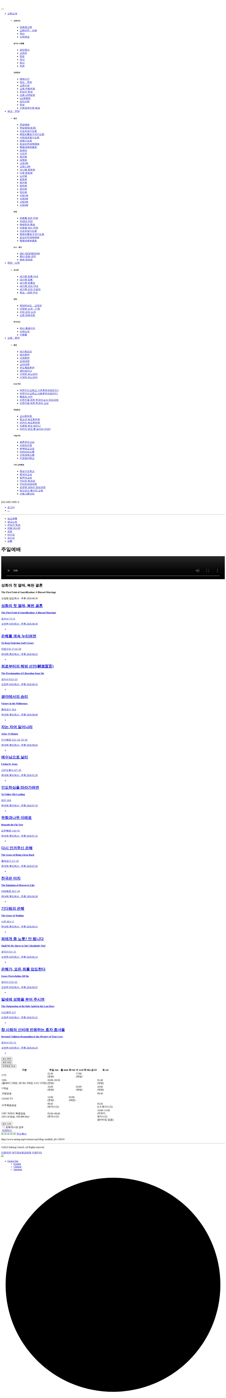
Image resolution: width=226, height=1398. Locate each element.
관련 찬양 (6, 1062)
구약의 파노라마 (29, 374)
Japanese (18, 1169)
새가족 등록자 (27, 283)
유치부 (23, 185)
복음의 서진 (26, 396)
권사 (22, 59)
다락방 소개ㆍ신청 (30, 309)
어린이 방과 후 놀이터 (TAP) (35, 429)
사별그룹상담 (27, 493)
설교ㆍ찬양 (13, 111)
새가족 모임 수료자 (30, 289)
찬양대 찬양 (26, 221)
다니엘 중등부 (27, 169)
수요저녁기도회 (28, 131)
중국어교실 (26, 474)
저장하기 (7, 1130)
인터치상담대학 (28, 484)
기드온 (23, 153)
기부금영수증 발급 (30, 108)
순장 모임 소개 (28, 312)
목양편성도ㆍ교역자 (31, 305)
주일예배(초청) (28, 128)
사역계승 (25, 37)
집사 (22, 62)
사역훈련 (25, 358)
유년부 (23, 182)
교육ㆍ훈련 (13, 338)
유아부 (23, 189)
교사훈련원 (26, 416)
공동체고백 (26, 27)
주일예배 (25, 124)
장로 (22, 56)
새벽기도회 (26, 140)
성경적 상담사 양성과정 (33, 487)
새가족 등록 (26, 279)
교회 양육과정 (27, 315)
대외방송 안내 (8, 1066)
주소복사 (21, 1133)
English (17, 1164)
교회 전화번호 (27, 88)
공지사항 (25, 101)
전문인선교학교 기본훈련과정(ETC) (39, 390)
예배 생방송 (26, 259)
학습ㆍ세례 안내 (29, 292)
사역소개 (25, 331)
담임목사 (25, 50)
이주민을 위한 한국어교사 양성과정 (39, 400)
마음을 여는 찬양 (29, 227)
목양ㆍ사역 (13, 263)
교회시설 (25, 85)
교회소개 (12, 13)
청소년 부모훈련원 (30, 419)
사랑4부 (24, 205)
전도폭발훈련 (27, 367)
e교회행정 (25, 98)
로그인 (11, 507)
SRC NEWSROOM (30, 253)
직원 (22, 66)
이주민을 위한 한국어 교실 (34, 403)
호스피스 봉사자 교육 (31, 490)
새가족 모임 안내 (29, 286)
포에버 (23, 150)
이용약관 (6, 1152)
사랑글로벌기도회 (29, 137)
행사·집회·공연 (28, 256)
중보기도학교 (27, 471)
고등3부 (24, 163)
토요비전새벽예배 (29, 144)
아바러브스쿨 (27, 451)
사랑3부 (24, 202)
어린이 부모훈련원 (30, 422)
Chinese (17, 1166)
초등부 (23, 179)
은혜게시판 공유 (15, 1127)
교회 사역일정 (27, 95)
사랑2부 (24, 198)
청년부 (23, 157)
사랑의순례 (26, 445)
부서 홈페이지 (27, 328)
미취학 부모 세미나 (30, 426)
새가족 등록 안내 (29, 276)
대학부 (23, 160)
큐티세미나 (26, 371)
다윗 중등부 (26, 173)
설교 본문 (6, 1059)
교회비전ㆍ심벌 (28, 30)
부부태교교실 (27, 448)
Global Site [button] (12, 1161)
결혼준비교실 (27, 442)
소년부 (23, 176)
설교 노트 (6, 1124)
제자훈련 (25, 354)
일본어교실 (26, 477)
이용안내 (37, 1152)
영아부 (23, 192)
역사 (22, 33)
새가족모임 (26, 351)
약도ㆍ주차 (26, 82)
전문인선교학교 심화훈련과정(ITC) (39, 393)
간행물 (23, 334)
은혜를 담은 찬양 (29, 218)
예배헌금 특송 (27, 224)
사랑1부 (24, 195)
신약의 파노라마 (29, 377)
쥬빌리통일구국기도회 (32, 134)
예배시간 (25, 79)
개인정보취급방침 (21, 1152)
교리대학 (25, 364)
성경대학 (25, 361)
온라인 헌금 (26, 92)
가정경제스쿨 (27, 455)
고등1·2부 (25, 166)
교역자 (23, 53)
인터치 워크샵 (27, 481)
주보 (22, 104)
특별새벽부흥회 (28, 147)
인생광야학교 (27, 458)
